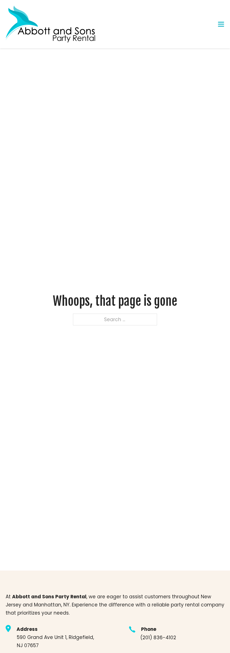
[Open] (221, 24)
